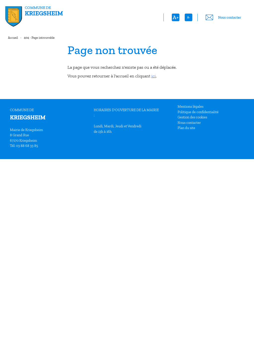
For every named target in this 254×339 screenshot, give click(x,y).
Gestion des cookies (192, 117)
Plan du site (186, 128)
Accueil (13, 37)
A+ (176, 17)
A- (188, 17)
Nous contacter (189, 122)
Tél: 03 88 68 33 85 (24, 145)
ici (153, 76)
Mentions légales (190, 106)
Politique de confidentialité (198, 112)
